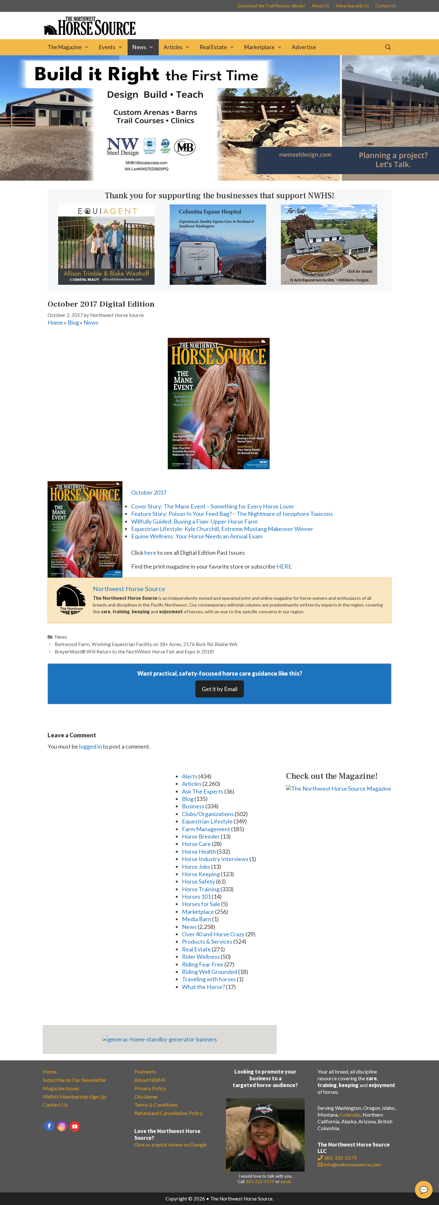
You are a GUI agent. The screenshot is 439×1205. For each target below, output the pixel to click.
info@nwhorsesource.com (352, 1164)
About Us (320, 5)
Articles (173, 47)
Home (55, 322)
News (139, 47)
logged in (90, 746)
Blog (73, 322)
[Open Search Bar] (388, 47)
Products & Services (207, 941)
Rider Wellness (201, 956)
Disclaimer (146, 1096)
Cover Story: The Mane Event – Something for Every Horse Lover (212, 506)
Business (193, 806)
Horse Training (201, 889)
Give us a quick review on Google (170, 1144)
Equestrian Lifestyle (207, 821)
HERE (284, 566)
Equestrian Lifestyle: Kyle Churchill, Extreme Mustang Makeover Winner (222, 528)
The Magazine (65, 47)
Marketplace (259, 47)
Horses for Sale (201, 903)
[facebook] (49, 1126)
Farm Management (206, 828)
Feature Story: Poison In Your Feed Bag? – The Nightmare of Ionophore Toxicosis (232, 513)
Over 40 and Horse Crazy (213, 934)
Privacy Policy (150, 1088)
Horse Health (199, 851)
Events (107, 47)
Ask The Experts (202, 791)
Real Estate (213, 47)
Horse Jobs (196, 866)
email (286, 1181)
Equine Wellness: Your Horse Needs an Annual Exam (196, 536)
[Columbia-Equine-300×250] (218, 282)
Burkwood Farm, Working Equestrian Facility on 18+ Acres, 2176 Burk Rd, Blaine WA (146, 644)
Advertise (304, 47)
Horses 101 (196, 896)
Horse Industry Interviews (215, 858)
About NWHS (150, 1080)
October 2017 (148, 492)
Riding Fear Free (202, 964)
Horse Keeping (201, 873)
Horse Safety (198, 881)
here (150, 552)
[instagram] (62, 1126)
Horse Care (196, 843)
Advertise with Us (352, 5)
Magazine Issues (61, 1088)
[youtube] (75, 1126)
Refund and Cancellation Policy (168, 1113)
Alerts (189, 776)
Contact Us (385, 5)
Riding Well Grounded (209, 971)
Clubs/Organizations (208, 813)
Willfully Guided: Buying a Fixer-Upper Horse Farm (194, 521)
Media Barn (196, 918)
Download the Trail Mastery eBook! (271, 5)
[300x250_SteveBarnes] (329, 282)
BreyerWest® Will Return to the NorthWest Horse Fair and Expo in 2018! (134, 651)
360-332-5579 (260, 1181)
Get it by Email (219, 688)
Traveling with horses (209, 979)
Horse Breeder (201, 836)
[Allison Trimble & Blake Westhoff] (106, 282)
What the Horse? (203, 986)
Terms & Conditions (156, 1105)
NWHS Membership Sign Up (74, 1096)
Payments (145, 1071)
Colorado (350, 1114)
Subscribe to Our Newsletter (74, 1080)
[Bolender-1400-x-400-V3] (219, 178)
